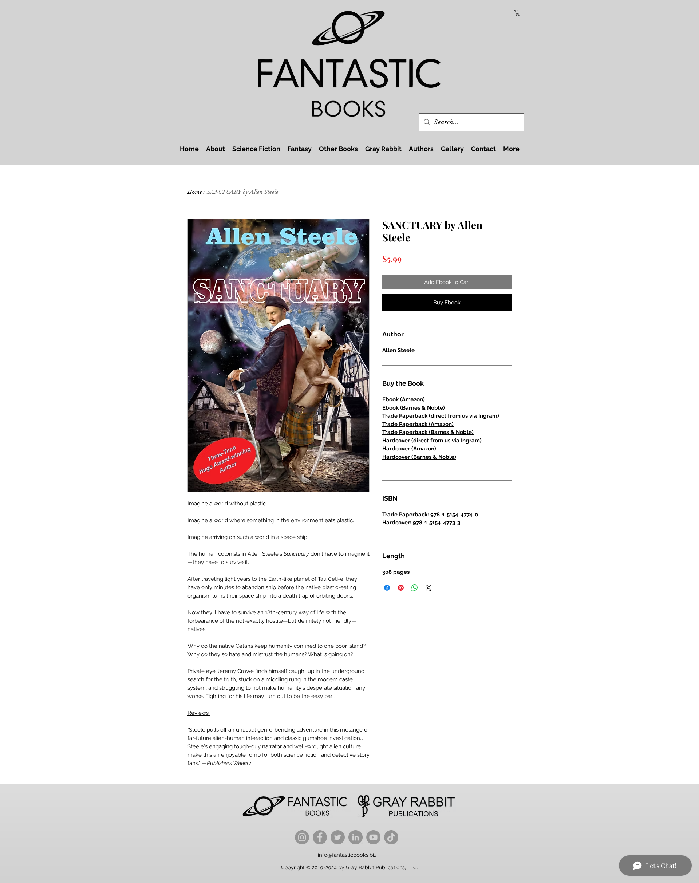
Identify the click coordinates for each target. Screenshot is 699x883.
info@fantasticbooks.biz (347, 855)
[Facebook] (320, 837)
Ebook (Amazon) (403, 399)
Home (194, 192)
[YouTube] (373, 837)
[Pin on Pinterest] (400, 587)
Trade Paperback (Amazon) (418, 424)
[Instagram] (302, 837)
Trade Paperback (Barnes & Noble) (428, 432)
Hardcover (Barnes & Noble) (419, 457)
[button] (517, 13)
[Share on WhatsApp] (414, 587)
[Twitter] (338, 837)
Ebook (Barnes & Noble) (413, 408)
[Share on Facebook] (387, 587)
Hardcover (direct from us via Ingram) (432, 440)
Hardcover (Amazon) (409, 448)
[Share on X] (428, 587)
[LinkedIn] (355, 837)
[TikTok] (391, 837)
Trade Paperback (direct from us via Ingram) (440, 416)
